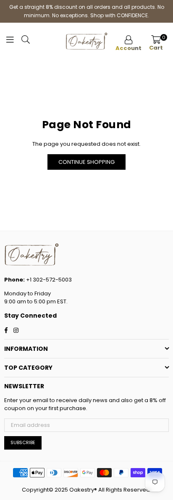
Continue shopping (86, 162)
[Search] (26, 41)
